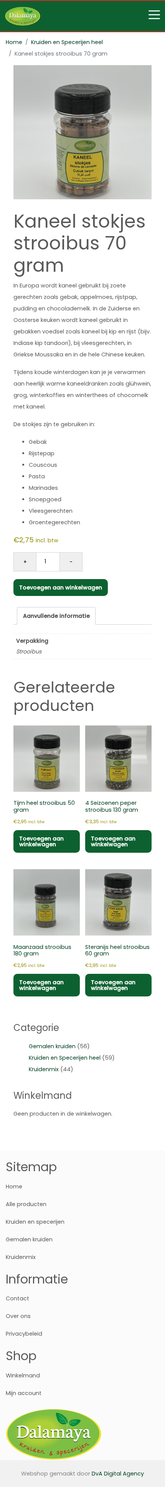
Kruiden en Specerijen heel (67, 42)
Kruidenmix (44, 1069)
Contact (17, 1298)
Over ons (18, 1316)
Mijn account (23, 1393)
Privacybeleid (24, 1334)
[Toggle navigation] (82, 16)
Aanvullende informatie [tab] (56, 616)
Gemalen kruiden (52, 1046)
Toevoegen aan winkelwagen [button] (41, 841)
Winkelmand (23, 1375)
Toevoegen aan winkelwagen (60, 587)
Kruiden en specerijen (35, 1222)
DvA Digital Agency (118, 1473)
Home (14, 42)
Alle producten (26, 1204)
